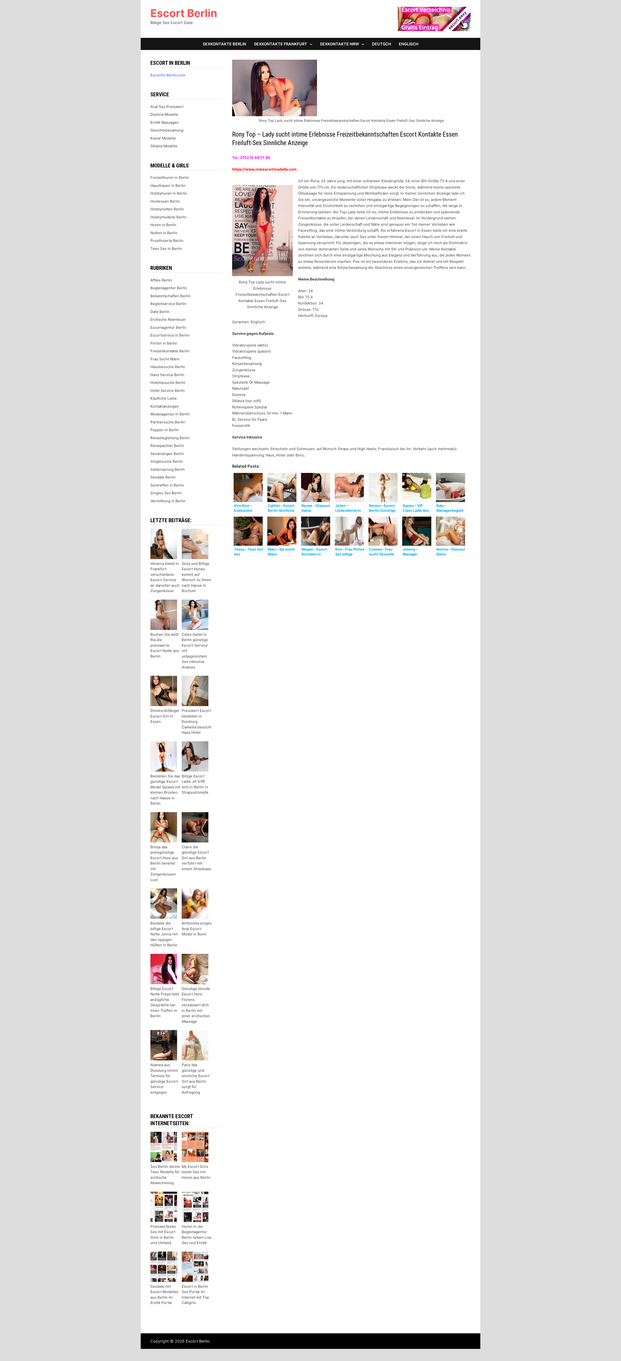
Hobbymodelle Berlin (168, 217)
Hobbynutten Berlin (167, 209)
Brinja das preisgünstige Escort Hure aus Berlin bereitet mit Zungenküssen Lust (164, 863)
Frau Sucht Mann (165, 359)
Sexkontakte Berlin (224, 43)
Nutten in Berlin (163, 233)
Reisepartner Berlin (167, 445)
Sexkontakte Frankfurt (280, 43)
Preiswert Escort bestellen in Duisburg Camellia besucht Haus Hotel (196, 721)
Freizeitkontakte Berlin (169, 351)
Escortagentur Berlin (168, 327)
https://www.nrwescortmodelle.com (264, 169)
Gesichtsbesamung (166, 130)
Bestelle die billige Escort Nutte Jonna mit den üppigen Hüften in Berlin (164, 934)
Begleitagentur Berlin (168, 288)
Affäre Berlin (161, 280)
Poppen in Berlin (164, 430)
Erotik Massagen (164, 122)
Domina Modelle (164, 114)
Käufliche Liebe (163, 398)
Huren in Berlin (163, 225)
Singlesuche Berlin (166, 461)
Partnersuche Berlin (167, 422)
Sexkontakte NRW (339, 43)
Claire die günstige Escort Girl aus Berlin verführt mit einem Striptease (196, 858)
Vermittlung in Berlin (168, 501)
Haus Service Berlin (167, 374)
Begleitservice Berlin (168, 303)
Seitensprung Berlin (167, 469)
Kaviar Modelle (163, 138)
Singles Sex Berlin (166, 493)
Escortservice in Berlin (169, 335)
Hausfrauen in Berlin (168, 185)
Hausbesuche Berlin (167, 366)
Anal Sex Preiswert (166, 106)
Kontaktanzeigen (164, 406)
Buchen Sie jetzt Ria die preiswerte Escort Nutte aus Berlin (164, 645)
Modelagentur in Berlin (170, 414)
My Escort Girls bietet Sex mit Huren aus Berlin (196, 1172)
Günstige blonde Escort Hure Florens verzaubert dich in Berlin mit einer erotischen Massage (196, 1005)
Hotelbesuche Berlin (168, 382)
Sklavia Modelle (163, 146)
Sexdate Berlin (163, 477)
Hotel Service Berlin (167, 390)
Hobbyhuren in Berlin (168, 193)
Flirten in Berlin (163, 343)
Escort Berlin (183, 13)
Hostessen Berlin (165, 201)
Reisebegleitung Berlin (170, 438)
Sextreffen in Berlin (167, 485)
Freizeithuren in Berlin (169, 177)
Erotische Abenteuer (168, 319)
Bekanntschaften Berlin (170, 296)
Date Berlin (160, 311)
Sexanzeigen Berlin (167, 453)
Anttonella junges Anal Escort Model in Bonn (197, 928)
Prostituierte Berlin (166, 240)
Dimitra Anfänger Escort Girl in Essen (165, 716)
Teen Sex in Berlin (166, 248)
